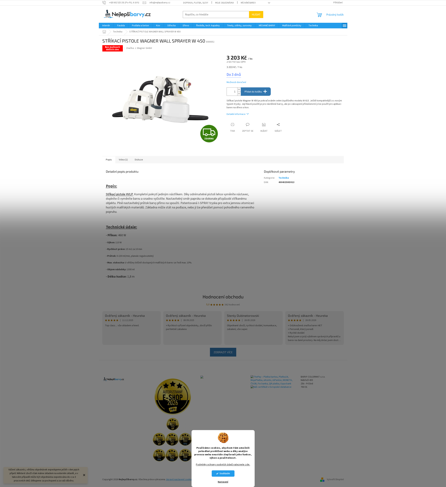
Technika (283, 178)
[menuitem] (106, 25)
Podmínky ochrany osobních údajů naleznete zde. (223, 464)
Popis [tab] (109, 159)
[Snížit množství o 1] (239, 94)
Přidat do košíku (253, 91)
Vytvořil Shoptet (335, 479)
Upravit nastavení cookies (179, 479)
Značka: (139, 48)
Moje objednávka (224, 2)
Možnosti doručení (236, 82)
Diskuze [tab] (139, 159)
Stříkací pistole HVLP (119, 194)
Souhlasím (225, 473)
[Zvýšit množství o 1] (239, 90)
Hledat (256, 14)
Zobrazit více (223, 352)
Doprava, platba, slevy (195, 2)
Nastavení (223, 482)
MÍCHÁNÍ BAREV (248, 2)
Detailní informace (236, 114)
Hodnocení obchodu (223, 296)
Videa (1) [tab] (123, 159)
